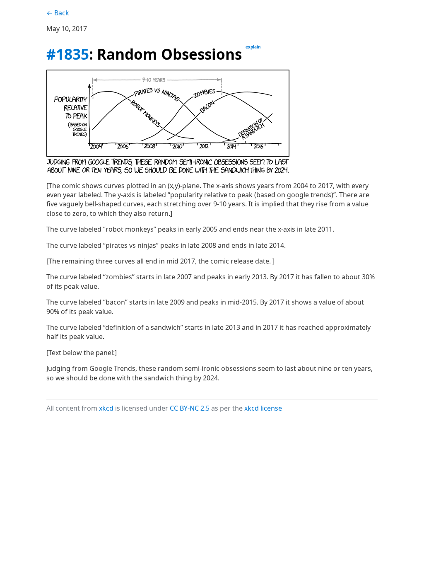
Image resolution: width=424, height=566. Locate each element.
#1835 (67, 54)
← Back (57, 12)
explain (253, 47)
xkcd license (263, 408)
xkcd (106, 408)
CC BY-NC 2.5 (190, 408)
